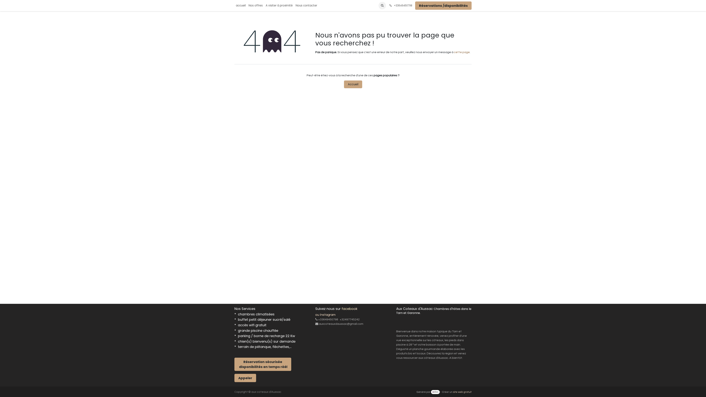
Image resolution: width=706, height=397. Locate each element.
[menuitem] (240, 5)
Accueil (353, 84)
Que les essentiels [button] (431, 388)
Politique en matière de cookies (255, 392)
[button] (382, 5)
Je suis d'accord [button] (458, 388)
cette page (462, 52)
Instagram (328, 307)
